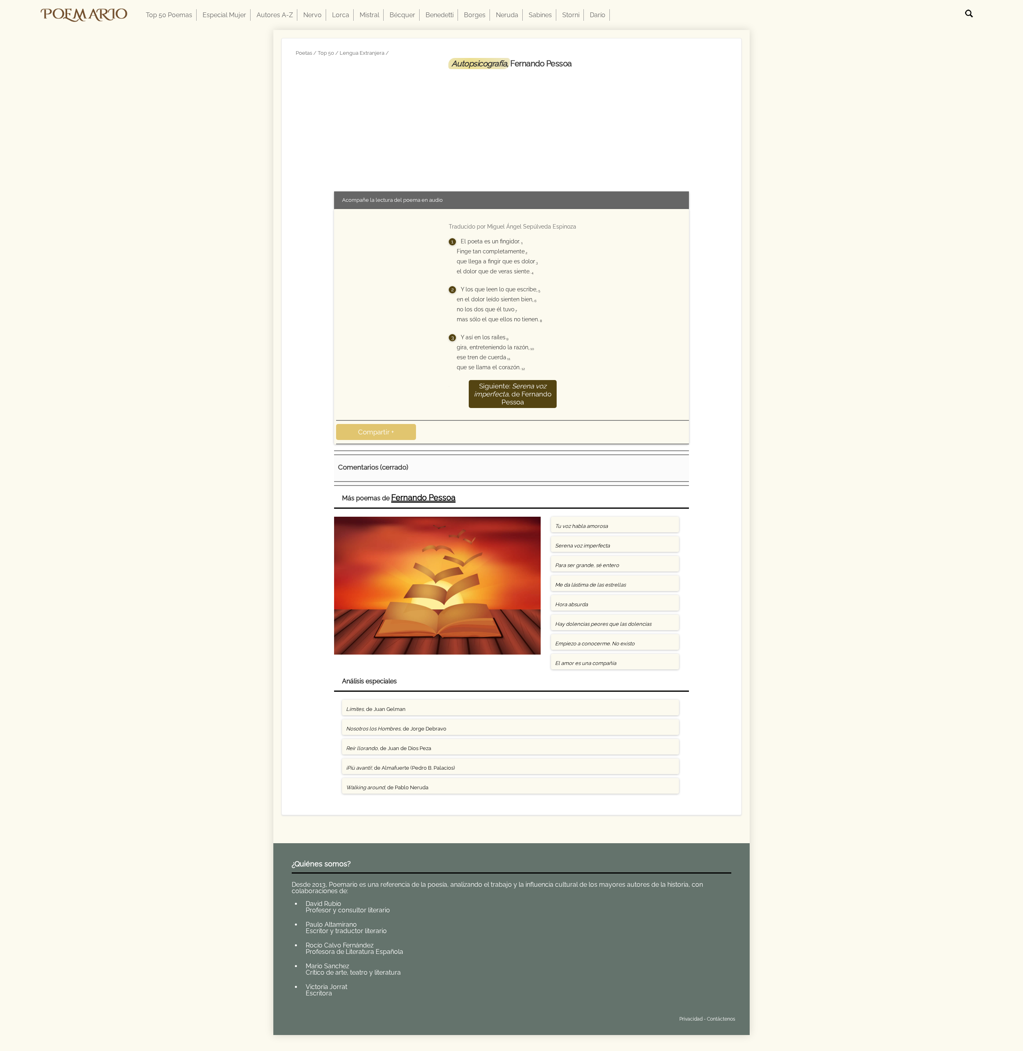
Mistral (369, 15)
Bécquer (402, 15)
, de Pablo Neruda (387, 787)
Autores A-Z (275, 15)
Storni (570, 15)
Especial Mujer (224, 15)
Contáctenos (721, 1019)
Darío (597, 15)
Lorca (340, 15)
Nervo (312, 15)
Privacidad (691, 1019)
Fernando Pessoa (423, 497)
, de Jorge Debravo (396, 729)
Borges (475, 15)
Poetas (304, 53)
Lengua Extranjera (362, 53)
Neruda (507, 15)
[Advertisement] (511, 129)
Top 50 (326, 53)
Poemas (351, 1017)
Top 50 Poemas (169, 15)
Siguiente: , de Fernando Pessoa (512, 394)
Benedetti (440, 15)
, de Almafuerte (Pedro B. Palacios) (400, 768)
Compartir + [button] (376, 432)
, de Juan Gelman (376, 709)
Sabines (540, 15)
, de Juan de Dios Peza (388, 748)
